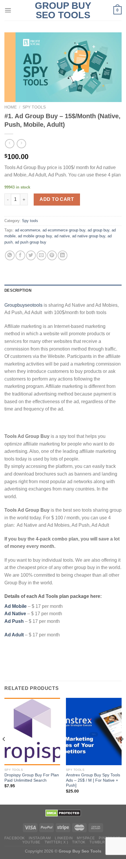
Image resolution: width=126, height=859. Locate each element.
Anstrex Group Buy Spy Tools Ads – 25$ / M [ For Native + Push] (93, 780)
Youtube (31, 842)
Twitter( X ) (56, 842)
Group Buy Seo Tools (63, 10)
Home (10, 107)
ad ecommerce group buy (63, 230)
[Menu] (7, 10)
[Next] (122, 750)
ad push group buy (30, 242)
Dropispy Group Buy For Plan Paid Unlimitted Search (31, 778)
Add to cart (57, 199)
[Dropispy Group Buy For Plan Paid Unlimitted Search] (32, 731)
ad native (62, 236)
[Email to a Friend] (41, 255)
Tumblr (97, 842)
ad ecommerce (27, 230)
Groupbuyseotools (23, 305)
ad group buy (98, 230)
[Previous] (4, 750)
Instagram (40, 838)
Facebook (14, 838)
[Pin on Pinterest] (52, 255)
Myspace (86, 838)
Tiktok (79, 842)
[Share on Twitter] (31, 255)
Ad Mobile (15, 606)
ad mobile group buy (35, 236)
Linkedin (64, 838)
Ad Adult (14, 634)
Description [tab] (17, 290)
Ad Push (14, 621)
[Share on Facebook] (20, 255)
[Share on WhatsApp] (10, 255)
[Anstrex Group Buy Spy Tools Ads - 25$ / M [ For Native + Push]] (94, 731)
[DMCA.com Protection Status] (63, 812)
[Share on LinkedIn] (62, 255)
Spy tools (34, 107)
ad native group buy (88, 236)
